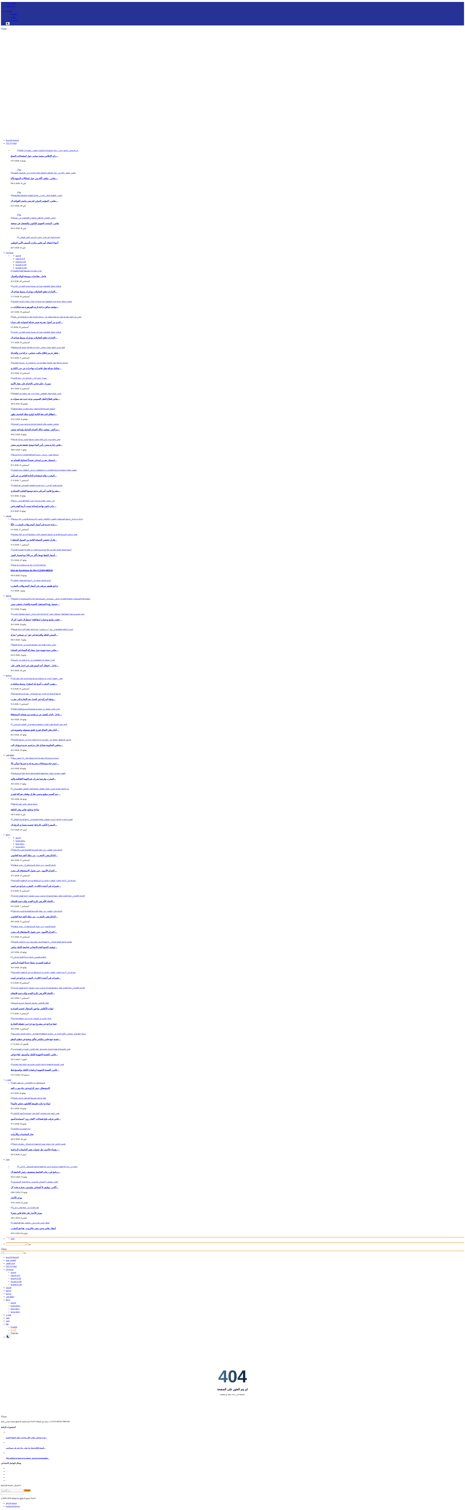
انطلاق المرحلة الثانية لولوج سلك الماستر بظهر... (34, 414)
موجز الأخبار (16, 1197)
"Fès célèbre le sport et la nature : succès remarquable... (27, 1458)
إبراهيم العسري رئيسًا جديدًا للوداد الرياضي (30, 962)
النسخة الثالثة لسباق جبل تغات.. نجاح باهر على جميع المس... (26, 1448)
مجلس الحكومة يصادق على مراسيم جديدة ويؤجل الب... (37, 745)
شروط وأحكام (11, 1503)
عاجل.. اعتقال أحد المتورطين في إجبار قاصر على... (35, 665)
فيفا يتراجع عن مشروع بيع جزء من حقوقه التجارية (34, 1023)
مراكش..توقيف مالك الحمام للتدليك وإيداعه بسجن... (35, 429)
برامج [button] (8, 1159)
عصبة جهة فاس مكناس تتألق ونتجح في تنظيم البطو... (36, 1039)
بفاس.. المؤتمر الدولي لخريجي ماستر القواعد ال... (34, 201)
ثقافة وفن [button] (10, 755)
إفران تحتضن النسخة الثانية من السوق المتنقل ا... (34, 539)
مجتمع (8, 1290)
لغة (7, 1324)
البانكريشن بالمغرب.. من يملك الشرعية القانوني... (34, 855)
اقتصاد (8, 1287)
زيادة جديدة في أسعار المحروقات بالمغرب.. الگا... (34, 524)
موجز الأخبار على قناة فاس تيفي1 (26, 1213)
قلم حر (8, 1315)
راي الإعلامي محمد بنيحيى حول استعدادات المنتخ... (34, 156)
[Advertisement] (45, 47)
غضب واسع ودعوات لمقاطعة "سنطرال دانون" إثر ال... (36, 619)
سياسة (9, 1293)
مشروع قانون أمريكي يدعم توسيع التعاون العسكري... (36, 490)
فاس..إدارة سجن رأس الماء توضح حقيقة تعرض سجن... (37, 445)
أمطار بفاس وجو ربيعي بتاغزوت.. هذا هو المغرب (33, 1228)
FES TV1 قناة (11, 1266)
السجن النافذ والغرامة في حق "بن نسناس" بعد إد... (34, 634)
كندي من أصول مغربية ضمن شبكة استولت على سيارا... (37, 322)
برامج (13, 1238)
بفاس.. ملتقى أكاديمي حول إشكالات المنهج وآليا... (34, 178)
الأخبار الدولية (21, 262)
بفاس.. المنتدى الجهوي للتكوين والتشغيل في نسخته (35, 223)
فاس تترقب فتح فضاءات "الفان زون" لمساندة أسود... (36, 1118)
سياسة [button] (9, 675)
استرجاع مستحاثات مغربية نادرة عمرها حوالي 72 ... (35, 763)
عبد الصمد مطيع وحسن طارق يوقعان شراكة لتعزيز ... (36, 794)
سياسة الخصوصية (13, 1506)
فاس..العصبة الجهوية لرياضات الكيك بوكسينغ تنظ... (35, 1070)
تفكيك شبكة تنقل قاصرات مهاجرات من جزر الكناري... (36, 368)
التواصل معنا (11, 3)
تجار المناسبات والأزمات (22, 1134)
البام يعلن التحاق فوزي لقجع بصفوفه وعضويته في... (35, 730)
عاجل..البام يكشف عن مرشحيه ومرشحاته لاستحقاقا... (36, 714)
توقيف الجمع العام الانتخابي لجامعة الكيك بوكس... (34, 947)
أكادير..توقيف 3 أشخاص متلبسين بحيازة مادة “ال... (34, 1187)
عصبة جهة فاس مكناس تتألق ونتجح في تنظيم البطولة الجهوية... (26, 1438)
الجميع (18, 255)
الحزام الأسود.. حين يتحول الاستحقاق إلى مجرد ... (34, 870)
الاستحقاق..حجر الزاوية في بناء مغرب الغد (30, 1088)
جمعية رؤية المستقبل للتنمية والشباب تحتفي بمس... (35, 604)
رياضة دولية (20, 844)
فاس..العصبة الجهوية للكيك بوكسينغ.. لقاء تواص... (34, 1054)
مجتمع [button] (8, 595)
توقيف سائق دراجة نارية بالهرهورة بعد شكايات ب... (35, 307)
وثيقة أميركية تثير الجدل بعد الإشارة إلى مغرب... (33, 699)
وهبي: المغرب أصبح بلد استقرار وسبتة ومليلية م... (34, 683)
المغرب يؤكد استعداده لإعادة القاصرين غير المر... (34, 475)
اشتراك (27, 1490)
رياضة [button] (8, 835)
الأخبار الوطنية (21, 268)
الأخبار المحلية (21, 265)
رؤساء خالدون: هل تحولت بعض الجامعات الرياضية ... (35, 1149)
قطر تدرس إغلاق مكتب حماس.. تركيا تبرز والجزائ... (35, 353)
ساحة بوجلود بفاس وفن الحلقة (25, 809)
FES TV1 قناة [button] (11, 143)
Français (14, 20)
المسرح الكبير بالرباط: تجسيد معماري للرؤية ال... (34, 824)
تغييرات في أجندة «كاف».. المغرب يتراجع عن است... (36, 886)
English (14, 14)
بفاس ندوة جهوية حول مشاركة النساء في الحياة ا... (34, 650)
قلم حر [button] (8, 1080)
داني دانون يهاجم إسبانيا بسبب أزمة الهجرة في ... (33, 506)
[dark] (8, 23)
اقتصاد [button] (8, 516)
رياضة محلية (20, 847)
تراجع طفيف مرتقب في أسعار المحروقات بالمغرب (34, 586)
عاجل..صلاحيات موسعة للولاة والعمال (28, 276)
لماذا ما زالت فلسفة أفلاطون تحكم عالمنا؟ (30, 1103)
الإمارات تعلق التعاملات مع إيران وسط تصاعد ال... (34, 291)
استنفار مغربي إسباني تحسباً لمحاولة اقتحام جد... (34, 460)
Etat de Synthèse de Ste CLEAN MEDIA (32, 570)
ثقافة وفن (10, 1296)
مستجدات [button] (9, 252)
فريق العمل (10, 6)
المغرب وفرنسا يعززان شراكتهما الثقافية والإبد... (33, 778)
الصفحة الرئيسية (12, 140)
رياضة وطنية (20, 841)
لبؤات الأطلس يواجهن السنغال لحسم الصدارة (32, 1008)
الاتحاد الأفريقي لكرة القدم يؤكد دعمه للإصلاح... (33, 901)
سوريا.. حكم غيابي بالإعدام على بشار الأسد (31, 383)
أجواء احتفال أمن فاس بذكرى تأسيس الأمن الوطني (34, 242)
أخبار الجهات (20, 258)
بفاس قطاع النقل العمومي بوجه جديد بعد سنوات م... (35, 398)
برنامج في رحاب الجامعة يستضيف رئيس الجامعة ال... (36, 1172)
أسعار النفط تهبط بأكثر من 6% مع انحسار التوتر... (34, 555)
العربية (9, 11)
